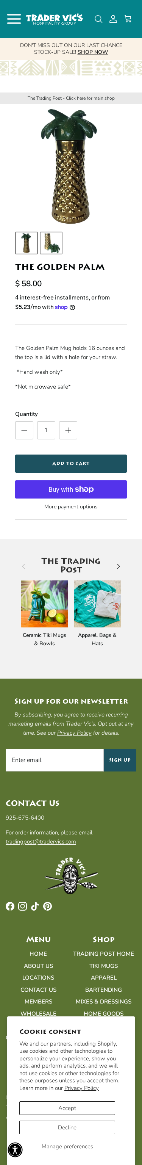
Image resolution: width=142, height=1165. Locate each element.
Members (38, 1001)
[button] (15, 1149)
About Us (38, 966)
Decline (67, 1127)
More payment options (71, 507)
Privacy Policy (81, 1088)
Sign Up (120, 760)
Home (38, 954)
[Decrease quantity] (24, 430)
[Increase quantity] (68, 430)
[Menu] (14, 19)
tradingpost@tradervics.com (41, 841)
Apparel (104, 978)
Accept (67, 1108)
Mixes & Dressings (103, 1001)
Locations (38, 978)
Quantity (26, 414)
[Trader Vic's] (54, 19)
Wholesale (38, 1014)
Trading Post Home (103, 954)
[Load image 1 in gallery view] (71, 166)
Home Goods (103, 1014)
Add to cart (71, 463)
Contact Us (38, 990)
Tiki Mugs (103, 966)
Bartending (103, 990)
